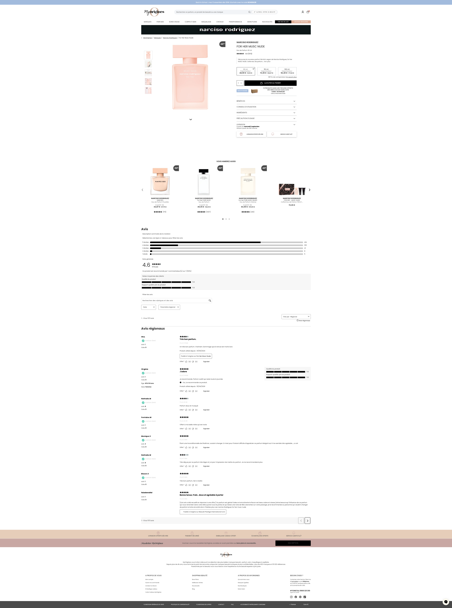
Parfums (160, 22)
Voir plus (267, 61)
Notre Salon (241, 589)
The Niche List (283, 22)
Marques (147, 22)
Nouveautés (267, 22)
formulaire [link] (295, 581)
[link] (303, 12)
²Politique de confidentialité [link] (180, 604)
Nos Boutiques (242, 586)
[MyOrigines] (154, 12)
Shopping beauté (199, 575)
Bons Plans (195, 579)
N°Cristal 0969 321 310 (300, 591)
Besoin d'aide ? (296, 575)
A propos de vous (153, 575)
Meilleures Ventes (197, 583)
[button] (190, 119)
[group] (190, 76)
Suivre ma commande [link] (152, 583)
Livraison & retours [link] (151, 586)
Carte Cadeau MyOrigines (153, 592)
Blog (193, 589)
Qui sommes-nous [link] (243, 579)
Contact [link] (221, 604)
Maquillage (206, 22)
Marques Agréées (243, 583)
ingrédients (242, 112)
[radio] (246, 71)
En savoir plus (291, 77)
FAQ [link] (232, 604)
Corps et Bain (190, 22)
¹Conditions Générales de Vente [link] (154, 604)
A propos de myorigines (249, 575)
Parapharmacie (235, 22)
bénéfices (241, 101)
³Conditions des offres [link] (203, 604)
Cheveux (219, 22)
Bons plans (252, 22)
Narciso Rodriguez (170, 38)
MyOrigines (147, 38)
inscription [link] (293, 543)
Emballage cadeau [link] (151, 589)
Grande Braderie (301, 22)
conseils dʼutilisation (246, 107)
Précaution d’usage (245, 118)
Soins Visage (174, 22)
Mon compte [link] (149, 579)
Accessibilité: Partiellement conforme (252, 604)
